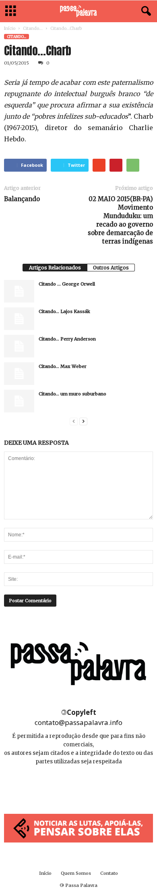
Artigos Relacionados (55, 268)
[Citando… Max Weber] (19, 373)
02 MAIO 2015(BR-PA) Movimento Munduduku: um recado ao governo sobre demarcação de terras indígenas (120, 220)
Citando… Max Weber (63, 366)
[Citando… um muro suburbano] (19, 401)
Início (9, 28)
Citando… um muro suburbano (72, 394)
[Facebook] (61, 785)
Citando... (33, 28)
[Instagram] (79, 785)
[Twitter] (96, 785)
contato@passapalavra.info (78, 722)
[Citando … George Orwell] (19, 291)
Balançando (22, 199)
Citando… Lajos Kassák (64, 311)
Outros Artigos (111, 268)
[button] (144, 11)
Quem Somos (76, 873)
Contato (109, 873)
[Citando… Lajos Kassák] (19, 318)
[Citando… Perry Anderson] (19, 346)
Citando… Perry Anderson (67, 339)
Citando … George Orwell (67, 284)
